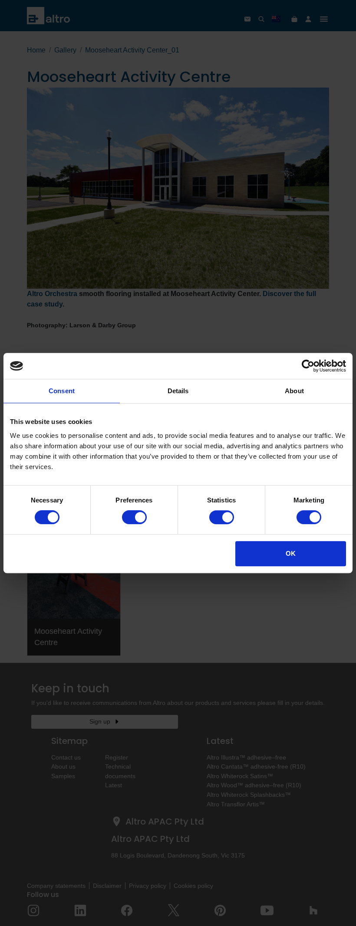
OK (291, 553)
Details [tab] (178, 391)
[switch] (134, 517)
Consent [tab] (62, 391)
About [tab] (294, 391)
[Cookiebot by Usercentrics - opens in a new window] (308, 365)
